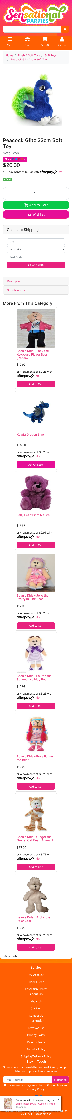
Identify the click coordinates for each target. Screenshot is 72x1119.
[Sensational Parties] (36, 14)
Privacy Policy (36, 1035)
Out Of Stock (36, 464)
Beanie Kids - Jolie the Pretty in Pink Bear (32, 597)
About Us (36, 1001)
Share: (8, 159)
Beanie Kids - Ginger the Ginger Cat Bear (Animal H (36, 838)
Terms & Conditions (51, 1085)
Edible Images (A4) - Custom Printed (35, 1103)
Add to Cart (38, 205)
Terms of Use (36, 1027)
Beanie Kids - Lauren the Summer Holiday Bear (34, 677)
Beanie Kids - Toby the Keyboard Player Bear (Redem (33, 354)
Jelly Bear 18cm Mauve (33, 515)
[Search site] (65, 29)
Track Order (36, 981)
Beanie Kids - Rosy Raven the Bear (35, 758)
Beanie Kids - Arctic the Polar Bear (33, 919)
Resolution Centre (36, 989)
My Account (36, 974)
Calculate (37, 264)
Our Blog (36, 1008)
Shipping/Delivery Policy (36, 1056)
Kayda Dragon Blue (30, 434)
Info (60, 171)
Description (14, 281)
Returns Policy (36, 1042)
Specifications (16, 290)
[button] (36, 214)
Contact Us (36, 1015)
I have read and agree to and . (37, 1087)
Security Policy (36, 1049)
